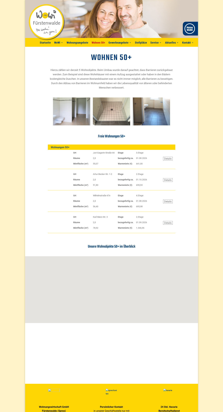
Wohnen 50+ (98, 42)
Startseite (45, 42)
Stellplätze (141, 42)
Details (168, 158)
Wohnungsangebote (77, 42)
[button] (122, 307)
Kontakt (186, 42)
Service (154, 42)
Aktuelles (170, 42)
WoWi (57, 42)
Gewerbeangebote (118, 42)
